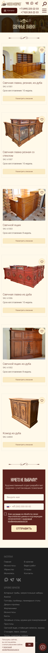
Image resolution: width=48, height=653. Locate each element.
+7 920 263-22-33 (29, 12)
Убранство (9, 569)
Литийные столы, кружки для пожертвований (25, 620)
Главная (7, 562)
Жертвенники (10, 608)
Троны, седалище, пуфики (16, 635)
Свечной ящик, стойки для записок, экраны (24, 628)
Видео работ (30, 565)
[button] (9, 10)
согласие (17, 514)
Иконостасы (10, 565)
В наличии (28, 562)
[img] (11, 3)
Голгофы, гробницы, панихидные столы (22, 600)
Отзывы (27, 569)
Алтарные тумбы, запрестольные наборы (23, 593)
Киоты (7, 616)
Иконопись (9, 573)
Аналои (7, 597)
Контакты (28, 573)
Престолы (9, 624)
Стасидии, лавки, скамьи (15, 631)
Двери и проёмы (12, 604)
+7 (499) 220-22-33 (29, 8)
